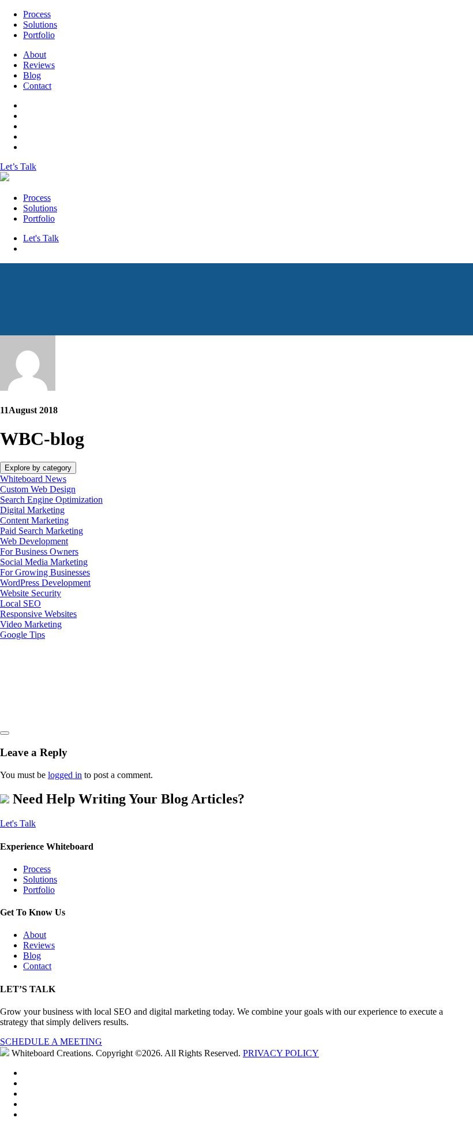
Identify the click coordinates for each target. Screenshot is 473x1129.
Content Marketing (34, 520)
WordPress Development (45, 583)
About (34, 54)
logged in (65, 775)
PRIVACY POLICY (281, 1053)
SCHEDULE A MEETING (51, 1041)
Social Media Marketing (44, 562)
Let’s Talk (18, 166)
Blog (32, 75)
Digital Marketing (32, 510)
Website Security (30, 593)
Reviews (39, 65)
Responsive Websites (38, 614)
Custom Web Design (38, 489)
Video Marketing (31, 624)
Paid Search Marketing (41, 531)
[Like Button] (4, 733)
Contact (37, 86)
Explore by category (38, 467)
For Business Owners (39, 551)
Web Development (34, 541)
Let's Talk (41, 238)
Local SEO (20, 603)
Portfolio (39, 35)
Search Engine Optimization (51, 499)
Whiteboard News (33, 479)
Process (37, 14)
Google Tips (22, 635)
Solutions (40, 24)
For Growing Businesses (45, 572)
